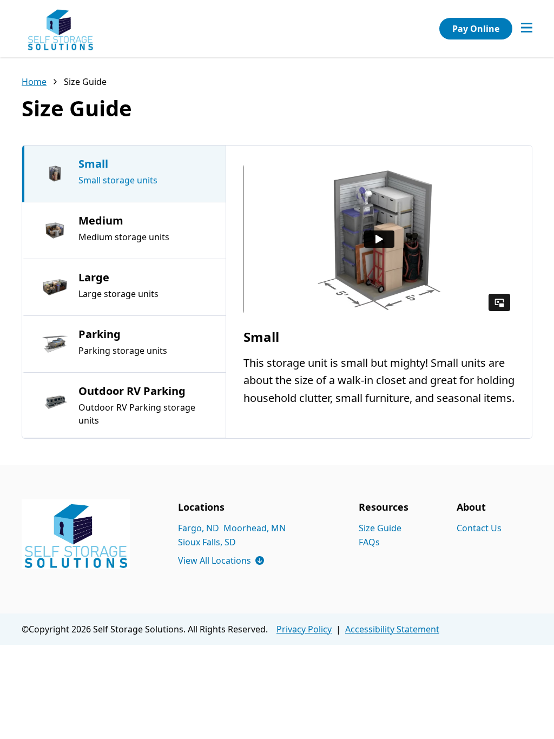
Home (34, 82)
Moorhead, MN (254, 528)
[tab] (124, 174)
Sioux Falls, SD (207, 542)
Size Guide (380, 528)
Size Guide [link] (85, 82)
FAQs (369, 542)
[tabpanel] (379, 291)
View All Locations (221, 560)
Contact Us (479, 528)
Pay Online (475, 29)
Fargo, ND (198, 528)
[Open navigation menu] (526, 29)
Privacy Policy (304, 629)
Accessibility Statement (392, 629)
